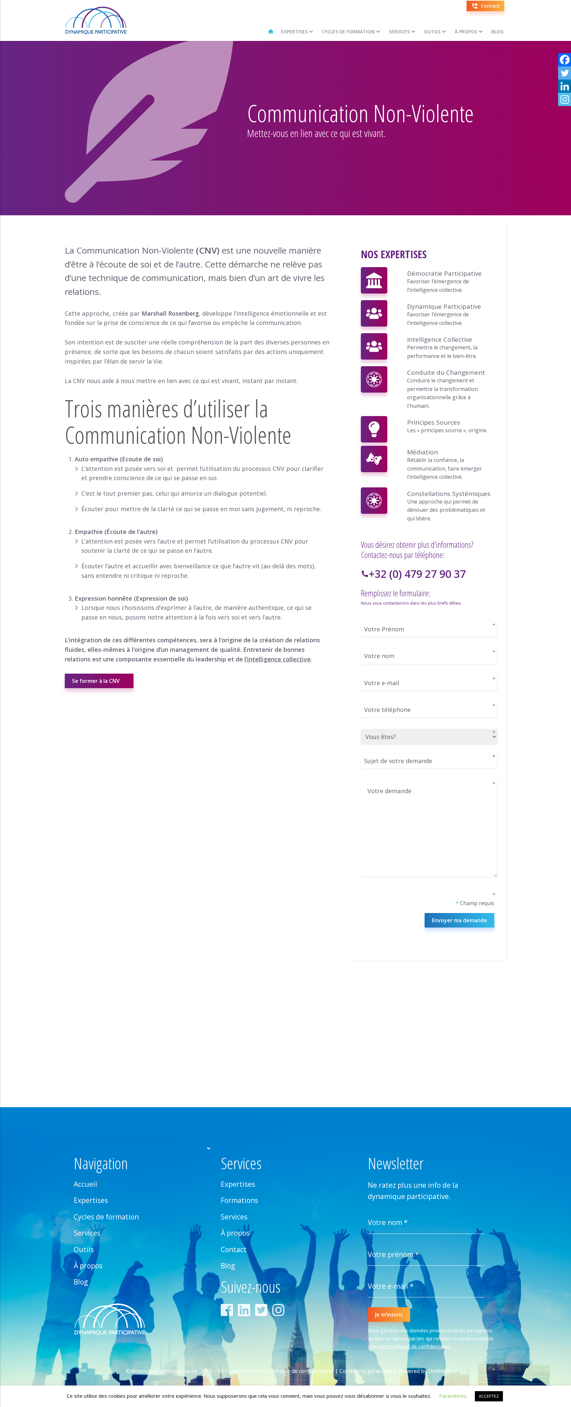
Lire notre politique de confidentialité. (409, 1346)
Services (399, 31)
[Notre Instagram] (280, 1312)
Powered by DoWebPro (427, 1371)
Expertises (294, 31)
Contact (234, 1249)
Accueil (85, 1184)
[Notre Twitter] (263, 1312)
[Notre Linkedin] (245, 1312)
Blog (497, 31)
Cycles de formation (348, 31)
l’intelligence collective (278, 659)
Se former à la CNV (96, 681)
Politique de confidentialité (301, 1371)
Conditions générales (365, 1371)
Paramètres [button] (453, 1395)
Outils (432, 31)
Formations (239, 1200)
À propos (466, 31)
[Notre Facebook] (228, 1312)
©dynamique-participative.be (162, 1371)
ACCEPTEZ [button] (489, 1396)
